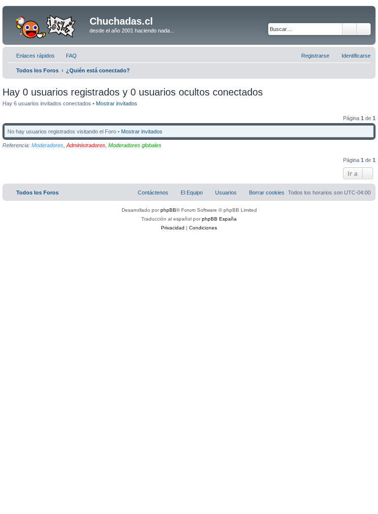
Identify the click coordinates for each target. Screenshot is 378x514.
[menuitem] (67, 56)
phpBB (168, 210)
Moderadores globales (134, 145)
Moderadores (47, 145)
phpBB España (219, 219)
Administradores (85, 145)
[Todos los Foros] (47, 24)
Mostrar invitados (116, 103)
